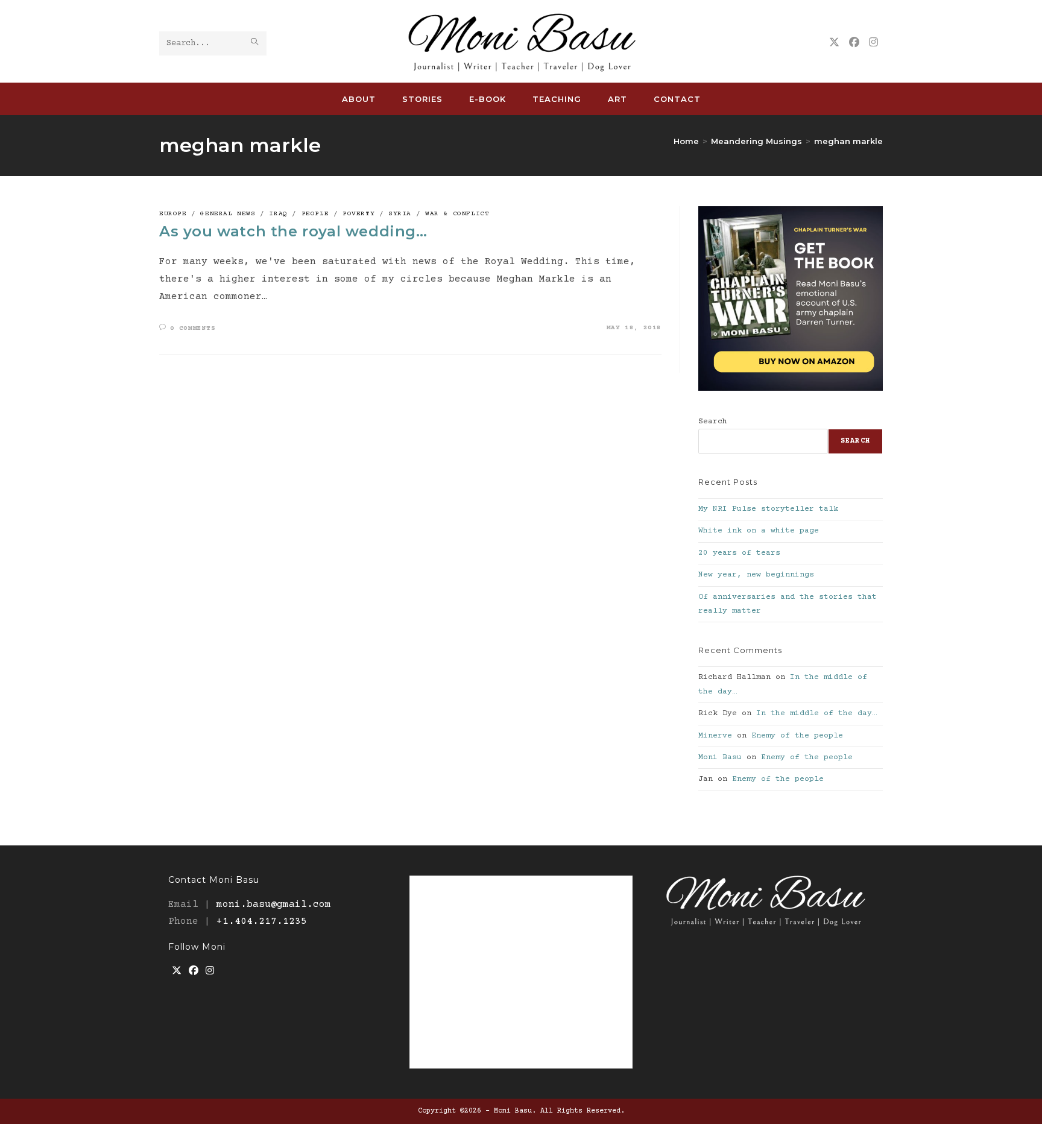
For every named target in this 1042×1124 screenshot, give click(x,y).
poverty (358, 214)
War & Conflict (457, 214)
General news (227, 214)
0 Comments (193, 328)
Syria (399, 214)
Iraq (278, 214)
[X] (177, 971)
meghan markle (848, 141)
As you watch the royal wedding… (293, 231)
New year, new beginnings (756, 574)
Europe (173, 214)
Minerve (715, 735)
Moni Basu (720, 757)
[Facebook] (193, 971)
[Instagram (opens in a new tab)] (873, 43)
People (315, 214)
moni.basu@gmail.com (273, 904)
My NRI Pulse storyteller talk (768, 509)
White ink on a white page (758, 530)
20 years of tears (739, 553)
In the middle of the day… (816, 713)
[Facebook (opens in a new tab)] (854, 43)
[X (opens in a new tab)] (834, 43)
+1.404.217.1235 (261, 921)
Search (712, 421)
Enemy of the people (797, 735)
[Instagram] (210, 971)
